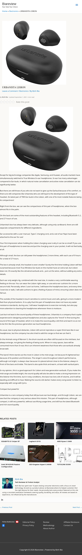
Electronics (13, 11)
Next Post (77, 507)
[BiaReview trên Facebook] (3, 525)
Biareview (9, 4)
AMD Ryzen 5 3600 (64, 441)
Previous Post (6, 507)
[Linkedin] (2, 500)
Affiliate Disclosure (71, 522)
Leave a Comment (10, 91)
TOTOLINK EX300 (64, 464)
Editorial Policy (29, 522)
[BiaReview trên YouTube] (17, 522)
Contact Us (68, 525)
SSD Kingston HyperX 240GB (40, 464)
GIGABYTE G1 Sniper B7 (10, 441)
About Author (49, 528)
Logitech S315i (35, 441)
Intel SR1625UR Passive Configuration (10, 465)
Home (4, 11)
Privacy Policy (28, 525)
